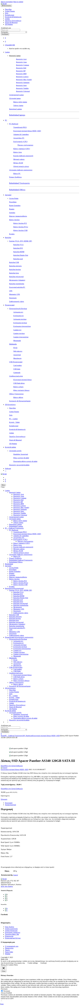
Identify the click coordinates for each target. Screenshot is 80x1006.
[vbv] (6, 908)
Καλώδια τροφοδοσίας (16, 284)
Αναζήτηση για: (6, 28)
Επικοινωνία (9, 936)
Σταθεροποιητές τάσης (16, 301)
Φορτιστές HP (21, 71)
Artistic (7, 19)
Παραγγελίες (9, 948)
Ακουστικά (17, 355)
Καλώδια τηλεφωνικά (16, 276)
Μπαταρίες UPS (14, 294)
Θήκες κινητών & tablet (21, 458)
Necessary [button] (4, 989)
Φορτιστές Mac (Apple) (24, 79)
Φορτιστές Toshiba (22, 88)
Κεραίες (12, 234)
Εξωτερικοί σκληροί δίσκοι (22, 380)
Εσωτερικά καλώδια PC (17, 287)
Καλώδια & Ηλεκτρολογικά (14, 588)
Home (3, 736)
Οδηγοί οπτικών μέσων (21, 166)
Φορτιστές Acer (21, 59)
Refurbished (9, 564)
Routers (11, 209)
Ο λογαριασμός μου (11, 946)
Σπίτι (6, 13)
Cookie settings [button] (33, 963)
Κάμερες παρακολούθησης (18, 216)
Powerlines (12, 202)
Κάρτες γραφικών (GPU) (21, 149)
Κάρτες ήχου (17, 152)
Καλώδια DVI (18, 248)
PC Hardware (13, 124)
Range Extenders (14, 205)
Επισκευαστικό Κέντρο (13, 938)
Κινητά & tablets (10, 447)
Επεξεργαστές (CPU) (20, 141)
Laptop (7, 52)
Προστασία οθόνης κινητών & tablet (25, 461)
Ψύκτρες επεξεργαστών (25, 145)
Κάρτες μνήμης (18, 387)
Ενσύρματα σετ (18, 316)
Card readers (17, 365)
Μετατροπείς (17, 607)
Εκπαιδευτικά (9, 15)
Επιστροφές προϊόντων (12, 932)
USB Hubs (17, 671)
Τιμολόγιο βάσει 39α (12, 934)
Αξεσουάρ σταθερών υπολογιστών (20, 170)
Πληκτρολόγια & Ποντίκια (18, 308)
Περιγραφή (8, 803)
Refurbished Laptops (16, 526)
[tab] (42, 803)
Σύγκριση (4, 799)
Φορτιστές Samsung (22, 82)
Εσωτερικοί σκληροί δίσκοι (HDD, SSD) (27, 131)
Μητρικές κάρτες (19, 159)
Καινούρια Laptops (15, 109)
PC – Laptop (13, 419)
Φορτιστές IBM (21, 74)
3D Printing (9, 24)
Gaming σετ (17, 330)
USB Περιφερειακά (15, 362)
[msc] (6, 910)
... (5, 470)
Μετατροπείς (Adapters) (17, 280)
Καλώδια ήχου (14, 273)
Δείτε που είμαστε (7, 886)
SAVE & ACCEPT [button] (7, 998)
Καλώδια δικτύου (15, 269)
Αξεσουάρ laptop (15, 98)
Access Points (13, 198)
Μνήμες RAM (18, 163)
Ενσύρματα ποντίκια (20, 323)
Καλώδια (8, 237)
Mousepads (17, 340)
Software (8, 468)
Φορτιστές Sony (21, 85)
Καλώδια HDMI (18, 252)
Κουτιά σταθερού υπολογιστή (23, 156)
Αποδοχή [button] (43, 963)
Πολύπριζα (12, 298)
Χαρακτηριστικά (10, 805)
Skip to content (18, 2)
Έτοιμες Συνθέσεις (15, 177)
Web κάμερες (17, 351)
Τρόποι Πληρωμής (11, 930)
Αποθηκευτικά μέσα (16, 376)
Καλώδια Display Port (20, 255)
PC (6, 120)
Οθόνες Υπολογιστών (16, 394)
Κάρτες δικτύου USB (20, 230)
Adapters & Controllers (21, 134)
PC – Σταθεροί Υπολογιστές (14, 528)
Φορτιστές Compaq (22, 65)
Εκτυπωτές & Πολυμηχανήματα (19, 401)
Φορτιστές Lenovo (22, 77)
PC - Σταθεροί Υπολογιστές (14, 736)
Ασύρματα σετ (18, 312)
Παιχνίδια (8, 9)
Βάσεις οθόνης (18, 397)
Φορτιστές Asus (21, 62)
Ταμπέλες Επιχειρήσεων (13, 21)
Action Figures (10, 11)
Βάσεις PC (17, 173)
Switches (12, 213)
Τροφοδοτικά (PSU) (20, 127)
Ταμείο (7, 950)
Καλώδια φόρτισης (15, 266)
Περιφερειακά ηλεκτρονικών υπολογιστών (19, 637)
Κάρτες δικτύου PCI (20, 223)
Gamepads (16, 372)
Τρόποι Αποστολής (11, 929)
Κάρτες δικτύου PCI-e (20, 227)
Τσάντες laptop (18, 105)
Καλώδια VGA (18, 245)
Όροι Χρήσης (9, 927)
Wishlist (7, 954)
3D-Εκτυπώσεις (10, 404)
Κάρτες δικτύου (14, 220)
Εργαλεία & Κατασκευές (13, 17)
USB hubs (16, 369)
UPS (10, 291)
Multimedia (13, 344)
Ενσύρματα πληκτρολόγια (22, 326)
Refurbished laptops (17, 115)
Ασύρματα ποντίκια (19, 319)
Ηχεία (15, 348)
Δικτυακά (8, 195)
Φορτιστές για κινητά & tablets (19, 465)
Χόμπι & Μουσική (11, 22)
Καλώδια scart (18, 259)
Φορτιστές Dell (21, 68)
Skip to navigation (7, 2)
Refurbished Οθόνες (17, 190)
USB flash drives (19, 383)
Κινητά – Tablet (14, 422)
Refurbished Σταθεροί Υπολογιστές (21, 560)
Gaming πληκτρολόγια (20, 337)
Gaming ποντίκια (19, 333)
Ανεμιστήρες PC (18, 138)
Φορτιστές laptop (15, 56)
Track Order (9, 952)
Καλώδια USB (14, 262)
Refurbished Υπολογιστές (19, 183)
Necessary (6, 991)
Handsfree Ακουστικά (20, 454)
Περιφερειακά (9, 305)
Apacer (15, 875)
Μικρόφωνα (17, 358)
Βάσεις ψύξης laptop (20, 102)
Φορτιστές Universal (23, 91)
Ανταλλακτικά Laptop (16, 95)
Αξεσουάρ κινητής (15, 451)
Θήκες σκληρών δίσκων (21, 390)
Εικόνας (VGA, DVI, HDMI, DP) (20, 241)
